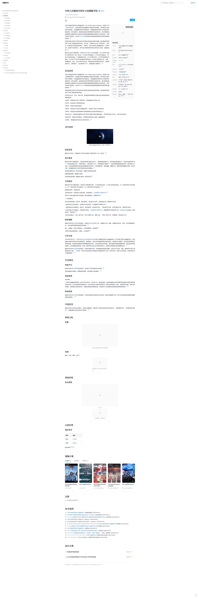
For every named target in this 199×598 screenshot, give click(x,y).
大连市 (91, 53)
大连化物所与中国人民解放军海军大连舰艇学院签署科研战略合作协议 (88, 517)
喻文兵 (75, 443)
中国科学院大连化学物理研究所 (85, 239)
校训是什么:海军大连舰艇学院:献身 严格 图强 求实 (83, 526)
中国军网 (76, 223)
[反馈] (196, 595)
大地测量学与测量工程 (100, 192)
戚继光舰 (76, 168)
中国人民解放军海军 (123, 74)
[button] (114, 32)
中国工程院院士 (93, 223)
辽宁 (120, 60)
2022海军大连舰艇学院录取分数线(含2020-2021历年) (80, 514)
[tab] (66, 20)
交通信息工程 (123, 210)
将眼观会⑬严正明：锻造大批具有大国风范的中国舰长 (84, 530)
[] (114, 166)
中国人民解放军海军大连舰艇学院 (75, 512)
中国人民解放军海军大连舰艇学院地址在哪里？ (78, 521)
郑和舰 (93, 248)
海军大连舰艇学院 (91, 535)
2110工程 (82, 36)
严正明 (75, 439)
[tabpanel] (100, 236)
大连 (122, 60)
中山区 (126, 64)
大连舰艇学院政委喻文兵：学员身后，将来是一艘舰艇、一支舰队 (89, 532)
